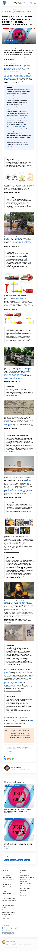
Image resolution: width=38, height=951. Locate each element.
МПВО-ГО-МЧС (24, 115)
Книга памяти (6, 882)
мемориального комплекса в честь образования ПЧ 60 (15, 544)
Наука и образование (8, 898)
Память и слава (6, 877)
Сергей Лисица (16, 767)
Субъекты (5, 870)
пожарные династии (13, 118)
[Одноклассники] (8, 759)
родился (6, 672)
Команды (23, 892)
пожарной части (21, 163)
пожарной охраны (15, 81)
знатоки (13, 860)
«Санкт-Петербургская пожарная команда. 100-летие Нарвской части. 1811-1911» (17, 680)
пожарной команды (24, 615)
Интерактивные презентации (25, 880)
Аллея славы (6, 875)
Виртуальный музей (8, 905)
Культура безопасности (9, 900)
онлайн (27, 860)
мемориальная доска (21, 421)
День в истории (6, 884)
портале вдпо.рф (26, 64)
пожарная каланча (27, 477)
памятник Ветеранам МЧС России (15, 237)
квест (6, 860)
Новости (4, 891)
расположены (16, 605)
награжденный (8, 493)
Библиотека (5, 896)
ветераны (25, 113)
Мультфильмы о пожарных (7, 915)
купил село (7, 487)
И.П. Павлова (25, 301)
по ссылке (18, 569)
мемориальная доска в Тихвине (23, 613)
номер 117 (27, 189)
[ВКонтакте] (5, 759)
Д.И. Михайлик (28, 239)
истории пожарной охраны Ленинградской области (15, 70)
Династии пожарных (8, 879)
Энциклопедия (6, 893)
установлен (27, 676)
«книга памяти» (25, 120)
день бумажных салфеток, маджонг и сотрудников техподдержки (18, 538)
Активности (23, 890)
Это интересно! (25, 888)
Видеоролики (6, 910)
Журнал (16, 9)
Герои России (16, 120)
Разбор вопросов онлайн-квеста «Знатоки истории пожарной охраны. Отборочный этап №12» (18, 844)
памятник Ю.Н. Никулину (22, 368)
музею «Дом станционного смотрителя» (17, 481)
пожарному (23, 258)
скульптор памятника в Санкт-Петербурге (17, 602)
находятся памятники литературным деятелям (18, 490)
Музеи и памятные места (9, 872)
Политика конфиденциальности (10, 947)
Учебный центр (6, 886)
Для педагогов (6, 903)
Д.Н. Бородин (16, 676)
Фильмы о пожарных (8, 912)
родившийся (15, 723)
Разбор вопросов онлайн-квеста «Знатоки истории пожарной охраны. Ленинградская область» (16, 12)
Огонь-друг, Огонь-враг (27, 877)
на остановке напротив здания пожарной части (17, 377)
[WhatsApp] (13, 759)
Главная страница (7, 9)
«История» (17, 89)
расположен (18, 682)
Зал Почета (23, 895)
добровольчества (9, 78)
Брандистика (6, 918)
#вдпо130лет (6, 889)
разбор (20, 860)
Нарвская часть (9, 682)
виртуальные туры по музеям (16, 126)
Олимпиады (23, 870)
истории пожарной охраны (22, 76)
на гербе (29, 547)
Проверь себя (24, 875)
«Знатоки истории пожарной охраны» (16, 67)
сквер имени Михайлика (25, 242)
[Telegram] (10, 759)
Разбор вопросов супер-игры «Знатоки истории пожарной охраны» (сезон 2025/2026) (17, 811)
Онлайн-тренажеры (26, 883)
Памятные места (24, 98)
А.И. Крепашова (29, 185)
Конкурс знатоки (25, 872)
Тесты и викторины (26, 885)
